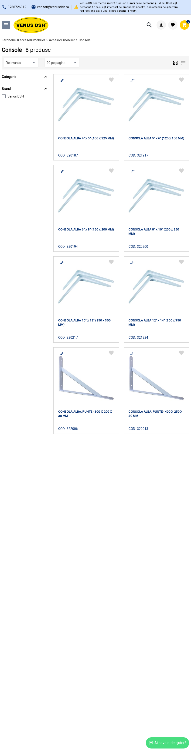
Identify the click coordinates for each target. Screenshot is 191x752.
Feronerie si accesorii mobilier (23, 40)
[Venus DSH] (31, 25)
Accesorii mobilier (62, 40)
